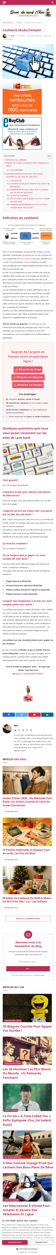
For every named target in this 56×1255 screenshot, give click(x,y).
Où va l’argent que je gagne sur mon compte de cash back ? (30, 200)
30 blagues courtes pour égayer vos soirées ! (27, 1028)
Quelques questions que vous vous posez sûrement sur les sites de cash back (24, 175)
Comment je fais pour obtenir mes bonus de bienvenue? (29, 185)
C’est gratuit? (16, 180)
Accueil (18, 23)
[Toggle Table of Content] (48, 156)
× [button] (53, 1219)
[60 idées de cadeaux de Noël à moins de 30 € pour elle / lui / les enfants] (28, 880)
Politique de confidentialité (44, 1237)
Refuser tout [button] (41, 1242)
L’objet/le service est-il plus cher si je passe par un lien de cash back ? (29, 191)
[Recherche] (52, 2)
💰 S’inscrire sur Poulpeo (28, 385)
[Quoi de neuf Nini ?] (28, 12)
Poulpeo (38, 673)
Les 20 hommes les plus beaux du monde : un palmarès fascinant (27, 1073)
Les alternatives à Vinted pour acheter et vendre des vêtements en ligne (26, 1209)
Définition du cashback (16, 160)
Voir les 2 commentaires (28, 919)
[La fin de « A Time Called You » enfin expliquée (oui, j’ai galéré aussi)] (28, 1098)
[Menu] (4, 2)
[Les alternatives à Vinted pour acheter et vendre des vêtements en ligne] (28, 1187)
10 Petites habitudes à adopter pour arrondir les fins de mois (26, 851)
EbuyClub (27, 673)
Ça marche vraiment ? (21, 195)
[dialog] (28, 1236)
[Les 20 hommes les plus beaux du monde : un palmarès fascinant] (28, 1051)
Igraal (19, 673)
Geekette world (11, 1110)
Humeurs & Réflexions (13, 1020)
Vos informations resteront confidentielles (28, 975)
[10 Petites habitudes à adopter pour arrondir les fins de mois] (28, 832)
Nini (13, 36)
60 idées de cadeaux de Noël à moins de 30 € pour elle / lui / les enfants (27, 899)
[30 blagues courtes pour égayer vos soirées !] (28, 1008)
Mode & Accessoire (11, 1200)
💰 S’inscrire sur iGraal (28, 369)
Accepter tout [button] (14, 1242)
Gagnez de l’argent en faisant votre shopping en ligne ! (27, 164)
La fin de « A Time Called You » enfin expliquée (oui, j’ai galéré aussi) (27, 1120)
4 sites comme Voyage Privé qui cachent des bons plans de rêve (28, 1165)
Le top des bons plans (13, 1157)
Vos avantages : (17, 170)
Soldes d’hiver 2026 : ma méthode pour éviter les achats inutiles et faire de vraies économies (27, 801)
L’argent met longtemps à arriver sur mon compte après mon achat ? (28, 206)
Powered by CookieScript (28, 1252)
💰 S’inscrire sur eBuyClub (28, 377)
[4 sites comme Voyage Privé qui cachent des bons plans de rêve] (28, 1144)
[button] (28, 1249)
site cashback (26, 258)
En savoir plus (11, 811)
